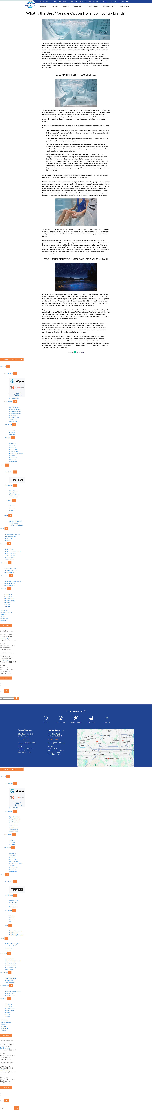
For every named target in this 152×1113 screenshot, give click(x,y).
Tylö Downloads (13, 523)
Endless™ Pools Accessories (13, 551)
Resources (8, 438)
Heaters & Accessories (15, 521)
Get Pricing (44, 2)
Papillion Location (10, 600)
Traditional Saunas (14, 495)
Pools (65, 6)
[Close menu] (21, 359)
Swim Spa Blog (9, 559)
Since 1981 (124, 6)
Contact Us (8, 602)
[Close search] (6, 691)
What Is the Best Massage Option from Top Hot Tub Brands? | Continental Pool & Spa (26, 5)
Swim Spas (77, 6)
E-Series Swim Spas (10, 557)
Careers (104, 2)
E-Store (83, 2)
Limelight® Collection (15, 409)
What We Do (8, 596)
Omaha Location (9, 598)
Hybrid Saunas (13, 493)
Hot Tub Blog (12, 459)
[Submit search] (16, 698)
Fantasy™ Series (13, 421)
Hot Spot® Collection (15, 411)
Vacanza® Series (13, 419)
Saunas (55, 6)
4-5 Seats (12, 432)
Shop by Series (9, 401)
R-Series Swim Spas (10, 553)
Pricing (45, 722)
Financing (73, 2)
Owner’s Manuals (14, 451)
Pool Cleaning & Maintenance (13, 581)
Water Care (12, 445)
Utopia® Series (13, 415)
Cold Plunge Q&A (9, 572)
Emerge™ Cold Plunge (11, 570)
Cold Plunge (92, 6)
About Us (7, 604)
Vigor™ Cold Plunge (10, 568)
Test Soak (91, 722)
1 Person (11, 512)
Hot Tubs (43, 6)
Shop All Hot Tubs (14, 398)
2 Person (11, 510)
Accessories (12, 443)
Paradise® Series (14, 417)
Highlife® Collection (14, 407)
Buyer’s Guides (13, 449)
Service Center (109, 6)
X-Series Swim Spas (10, 555)
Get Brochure (61, 722)
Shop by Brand (9, 472)
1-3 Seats (12, 430)
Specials (7, 606)
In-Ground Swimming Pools (12, 534)
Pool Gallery (8, 538)
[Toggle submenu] (8, 366)
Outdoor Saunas (13, 497)
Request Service (9, 585)
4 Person (11, 506)
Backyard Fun (13, 461)
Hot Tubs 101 (12, 447)
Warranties (12, 455)
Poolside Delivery (10, 583)
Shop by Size (8, 424)
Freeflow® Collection (15, 413)
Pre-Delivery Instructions (16, 453)
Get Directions (5, 638)
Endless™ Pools (9, 549)
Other (6, 515)
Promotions (93, 2)
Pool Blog (8, 540)
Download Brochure (58, 2)
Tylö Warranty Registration (16, 525)
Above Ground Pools (10, 536)
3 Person (11, 508)
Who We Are (8, 594)
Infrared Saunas (13, 491)
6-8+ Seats (12, 434)
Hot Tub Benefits (13, 457)
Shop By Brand (9, 373)
